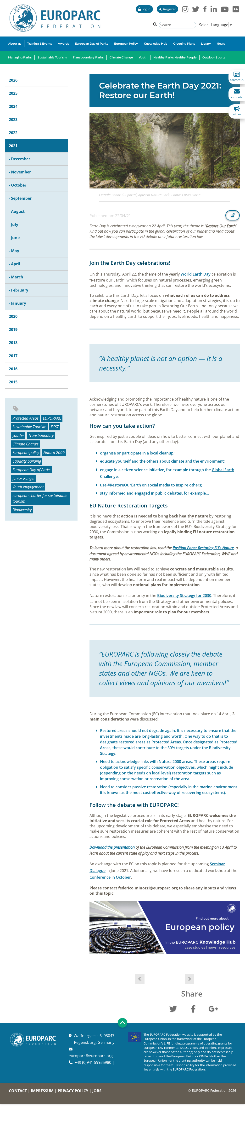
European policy (25, 452)
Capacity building (26, 461)
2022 (13, 132)
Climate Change (25, 444)
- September (20, 198)
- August (17, 211)
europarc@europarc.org (91, 1055)
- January (17, 303)
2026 (13, 80)
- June (14, 237)
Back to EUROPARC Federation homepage (55, 18)
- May (14, 250)
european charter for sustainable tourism (39, 498)
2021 (13, 145)
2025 (13, 93)
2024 (13, 106)
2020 (13, 316)
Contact (18, 1090)
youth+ (18, 435)
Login (145, 9)
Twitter (173, 1008)
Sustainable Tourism (29, 426)
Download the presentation (112, 847)
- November (20, 172)
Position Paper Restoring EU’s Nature (203, 547)
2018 (13, 342)
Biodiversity (22, 509)
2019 (13, 329)
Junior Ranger (23, 478)
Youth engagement (28, 487)
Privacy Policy (73, 1090)
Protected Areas (25, 418)
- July (13, 224)
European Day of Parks (31, 469)
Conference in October (110, 877)
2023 (13, 119)
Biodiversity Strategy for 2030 (184, 595)
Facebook (193, 1008)
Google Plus (213, 1008)
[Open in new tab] (232, 215)
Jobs (96, 1090)
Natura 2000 (54, 452)
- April (14, 263)
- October (17, 185)
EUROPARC (52, 418)
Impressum (42, 1090)
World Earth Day (196, 274)
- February (18, 290)
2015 (13, 382)
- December (19, 159)
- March (16, 277)
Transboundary (41, 435)
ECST (55, 426)
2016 (13, 368)
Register (169, 9)
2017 (13, 355)
